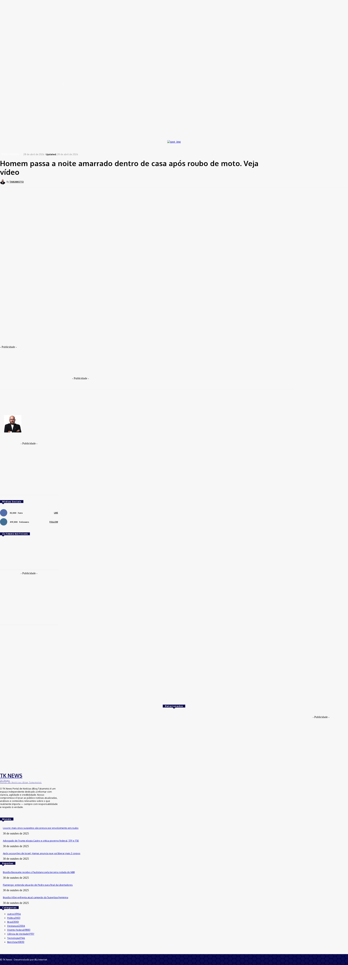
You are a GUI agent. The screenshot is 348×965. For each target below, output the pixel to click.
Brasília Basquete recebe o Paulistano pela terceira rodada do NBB (39, 872)
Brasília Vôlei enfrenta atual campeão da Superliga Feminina (35, 897)
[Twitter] (74, 181)
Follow (53, 522)
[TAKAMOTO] (3, 181)
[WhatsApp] (100, 181)
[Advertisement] (83, 340)
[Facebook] (61, 181)
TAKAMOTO (16, 181)
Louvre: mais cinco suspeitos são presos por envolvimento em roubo (40, 827)
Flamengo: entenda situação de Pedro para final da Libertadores (38, 884)
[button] (63, 84)
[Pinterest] (87, 181)
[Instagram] (7, 813)
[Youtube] (12, 813)
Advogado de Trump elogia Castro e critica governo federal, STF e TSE (41, 840)
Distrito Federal (10, 154)
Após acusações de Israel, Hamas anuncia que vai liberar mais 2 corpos (41, 853)
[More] (113, 181)
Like (56, 513)
